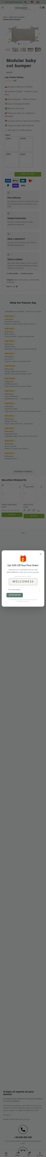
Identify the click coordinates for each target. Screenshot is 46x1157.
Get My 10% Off (15, 595)
